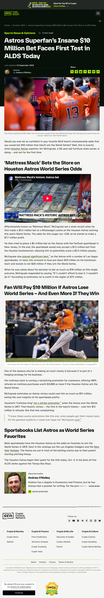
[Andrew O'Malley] (15, 483)
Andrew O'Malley (23, 72)
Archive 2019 (19, 25)
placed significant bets (35, 256)
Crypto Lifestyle (63, 542)
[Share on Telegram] (89, 71)
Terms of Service (66, 562)
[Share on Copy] (98, 71)
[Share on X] (72, 71)
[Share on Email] (93, 71)
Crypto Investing (39, 547)
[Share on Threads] (76, 71)
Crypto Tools (37, 551)
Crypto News (12, 537)
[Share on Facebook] (85, 71)
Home (7, 25)
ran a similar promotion (47, 403)
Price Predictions (39, 537)
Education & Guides (65, 537)
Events (59, 547)
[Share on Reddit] (80, 71)
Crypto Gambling (89, 542)
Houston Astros (19, 148)
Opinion (10, 542)
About (33, 562)
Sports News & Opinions (19, 33)
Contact (42, 562)
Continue (19, 593)
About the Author (35, 474)
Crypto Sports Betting (91, 547)
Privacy (52, 562)
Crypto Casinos (88, 537)
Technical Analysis (40, 542)
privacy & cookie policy (21, 587)
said (77, 419)
